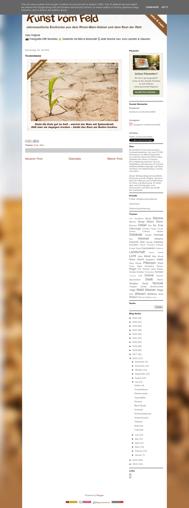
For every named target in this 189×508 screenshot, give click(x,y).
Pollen (132, 266)
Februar (139, 451)
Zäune (148, 297)
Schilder (140, 272)
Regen (132, 269)
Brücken (133, 225)
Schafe (132, 272)
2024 (135, 326)
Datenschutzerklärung (139, 208)
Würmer (141, 297)
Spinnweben (135, 279)
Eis (155, 225)
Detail (142, 225)
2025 (135, 322)
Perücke (138, 401)
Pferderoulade (141, 393)
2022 (135, 334)
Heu (131, 239)
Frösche (146, 231)
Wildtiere (152, 294)
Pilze (160, 263)
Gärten (160, 231)
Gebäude (135, 234)
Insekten (158, 242)
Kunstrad (138, 409)
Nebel (160, 259)
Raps (139, 266)
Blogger (100, 495)
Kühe (138, 248)
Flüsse (132, 231)
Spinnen (159, 276)
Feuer (153, 229)
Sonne (149, 275)
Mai (137, 439)
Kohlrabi (159, 245)
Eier (150, 225)
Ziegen (154, 297)
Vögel (132, 290)
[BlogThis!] (29, 141)
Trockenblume (141, 389)
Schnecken (149, 272)
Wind (160, 294)
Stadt (149, 279)
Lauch (151, 252)
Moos (132, 259)
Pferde (138, 263)
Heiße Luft (139, 385)
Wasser (150, 290)
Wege (160, 290)
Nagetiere (150, 259)
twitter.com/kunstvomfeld (140, 137)
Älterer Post (115, 158)
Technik (157, 283)
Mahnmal (138, 426)
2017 (135, 354)
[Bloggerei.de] (85, 502)
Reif (139, 269)
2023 (135, 330)
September (140, 374)
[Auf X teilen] (32, 141)
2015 (135, 460)
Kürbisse (159, 248)
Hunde (149, 242)
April (137, 443)
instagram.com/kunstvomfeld (146, 124)
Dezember (140, 362)
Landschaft (137, 252)
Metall (147, 256)
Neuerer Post (34, 158)
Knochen (151, 245)
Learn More (152, 7)
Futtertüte (139, 430)
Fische (160, 229)
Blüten (159, 221)
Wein (131, 294)
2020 (135, 342)
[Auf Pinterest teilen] (37, 141)
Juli (137, 382)
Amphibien (139, 219)
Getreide (158, 234)
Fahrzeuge (135, 228)
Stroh (145, 283)
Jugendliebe (140, 397)
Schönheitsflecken (142, 413)
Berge (141, 221)
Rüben (160, 269)
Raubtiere (149, 266)
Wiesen (140, 294)
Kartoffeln (133, 245)
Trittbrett (138, 421)
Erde (36, 145)
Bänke (148, 218)
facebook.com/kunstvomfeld (142, 112)
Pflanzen (149, 263)
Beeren (132, 222)
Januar (138, 455)
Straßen (133, 283)
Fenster (145, 229)
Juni (137, 435)
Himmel (143, 238)
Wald (140, 290)
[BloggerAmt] (101, 502)
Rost (153, 269)
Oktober (139, 370)
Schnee (159, 271)
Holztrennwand (141, 417)
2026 (135, 318)
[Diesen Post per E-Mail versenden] (26, 141)
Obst (131, 263)
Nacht (140, 259)
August (138, 378)
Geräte (148, 235)
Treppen (133, 286)
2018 (135, 350)
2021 (135, 338)
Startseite (75, 158)
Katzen (143, 245)
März (137, 447)
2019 (135, 346)
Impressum (134, 204)
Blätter (150, 221)
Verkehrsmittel (156, 286)
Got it (165, 7)
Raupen (160, 266)
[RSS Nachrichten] (72, 502)
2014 (135, 464)
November (140, 366)
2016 (135, 358)
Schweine (132, 276)
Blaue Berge (140, 405)
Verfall (143, 286)
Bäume (158, 218)
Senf (140, 276)
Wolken (133, 297)
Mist (154, 256)
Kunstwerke (148, 248)
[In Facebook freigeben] (34, 141)
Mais (42, 145)
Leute (160, 252)
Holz (142, 242)
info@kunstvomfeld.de (146, 199)
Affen (131, 219)
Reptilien (146, 269)
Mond (160, 256)
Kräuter (132, 248)
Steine (160, 279)
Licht (132, 256)
